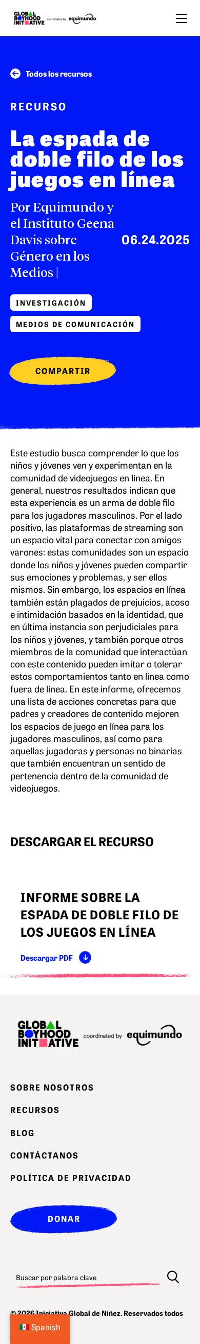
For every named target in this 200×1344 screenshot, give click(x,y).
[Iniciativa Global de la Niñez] (55, 18)
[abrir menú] (181, 18)
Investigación (51, 302)
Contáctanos (44, 1155)
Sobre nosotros (52, 1087)
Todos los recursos (59, 73)
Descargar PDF (47, 957)
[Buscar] (173, 1277)
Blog (22, 1132)
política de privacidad (71, 1177)
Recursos (35, 1109)
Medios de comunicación (75, 324)
